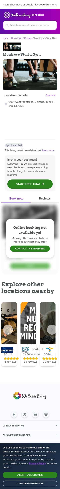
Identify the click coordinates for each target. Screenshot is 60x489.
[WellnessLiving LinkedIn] (35, 414)
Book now (16, 198)
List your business (46, 4)
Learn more (48, 150)
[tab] (16, 198)
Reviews (45, 198)
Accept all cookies (30, 475)
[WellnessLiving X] (24, 414)
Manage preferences (30, 483)
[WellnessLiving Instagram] (46, 414)
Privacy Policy (37, 463)
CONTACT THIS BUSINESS (30, 248)
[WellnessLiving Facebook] (14, 414)
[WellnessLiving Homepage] (30, 396)
